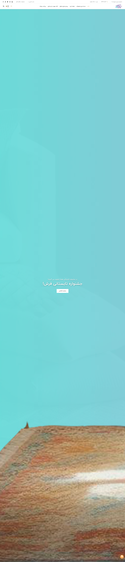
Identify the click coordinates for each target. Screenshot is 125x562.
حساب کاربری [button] (31, 1)
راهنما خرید (72, 6)
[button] (7, 6)
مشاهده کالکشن (62, 291)
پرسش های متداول (64, 6)
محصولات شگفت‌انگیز (20, 1)
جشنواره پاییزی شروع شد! (117, 1)
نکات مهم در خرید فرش (53, 6)
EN (11, 6)
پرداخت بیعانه (43, 6)
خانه (88, 6)
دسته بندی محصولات (81, 6)
